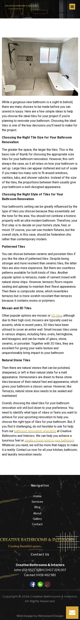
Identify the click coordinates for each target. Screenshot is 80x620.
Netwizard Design (50, 616)
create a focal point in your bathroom (49, 440)
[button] (72, 7)
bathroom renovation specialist (35, 431)
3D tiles (56, 315)
